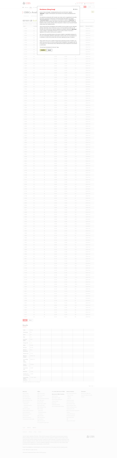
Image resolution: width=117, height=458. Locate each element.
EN (76, 9)
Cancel (49, 50)
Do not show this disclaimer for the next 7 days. (49, 47)
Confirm (43, 50)
